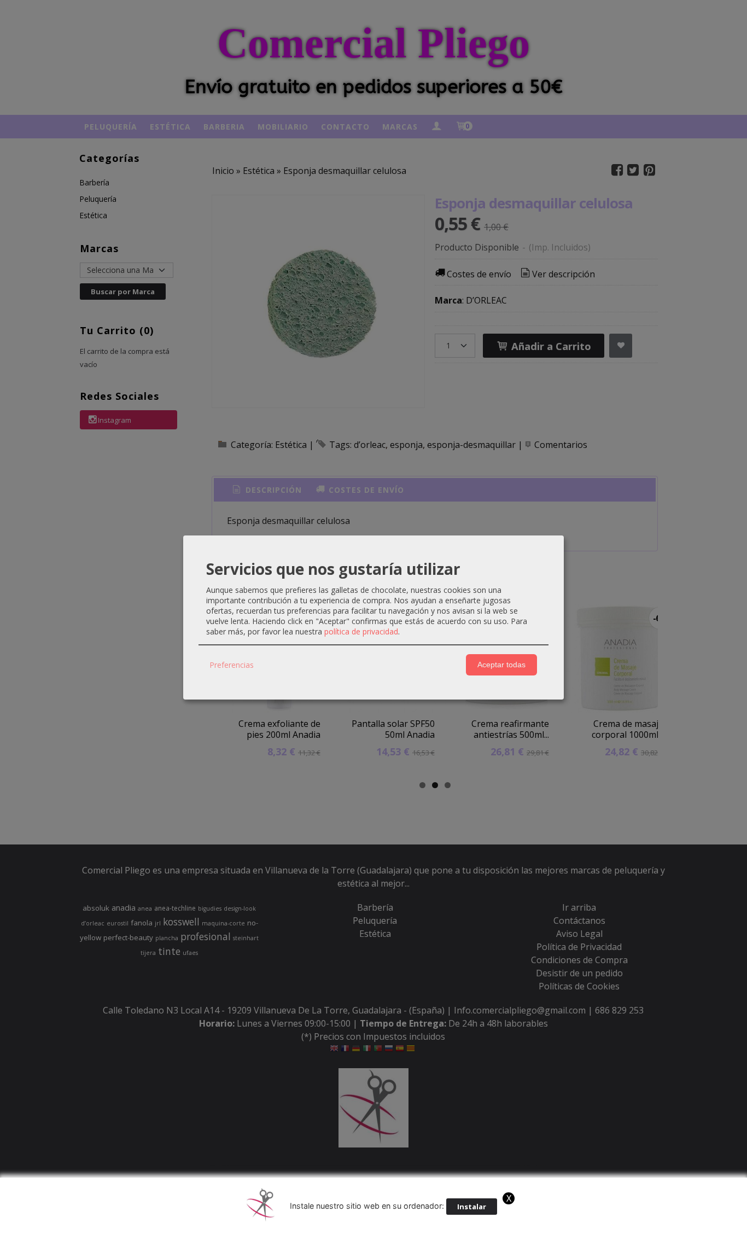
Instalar (471, 1206)
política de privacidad (361, 631)
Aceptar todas (501, 664)
